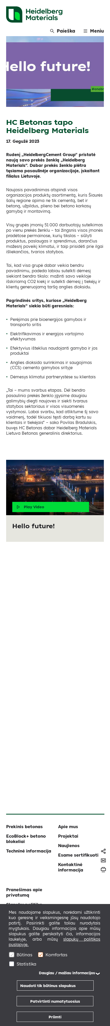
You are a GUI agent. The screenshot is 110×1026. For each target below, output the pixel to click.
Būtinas (24, 954)
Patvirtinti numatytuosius (55, 1001)
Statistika (26, 964)
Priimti (55, 1016)
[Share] (103, 851)
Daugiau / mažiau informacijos (67, 973)
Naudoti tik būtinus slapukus (48, 985)
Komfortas (57, 954)
